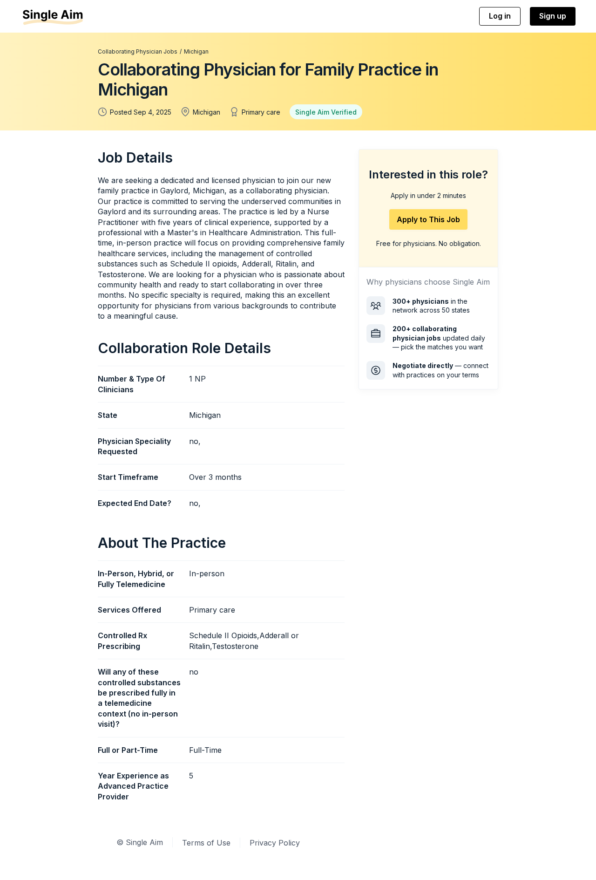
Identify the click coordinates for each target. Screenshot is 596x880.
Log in (500, 15)
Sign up (552, 15)
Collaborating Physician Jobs (137, 51)
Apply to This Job (428, 219)
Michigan (196, 51)
